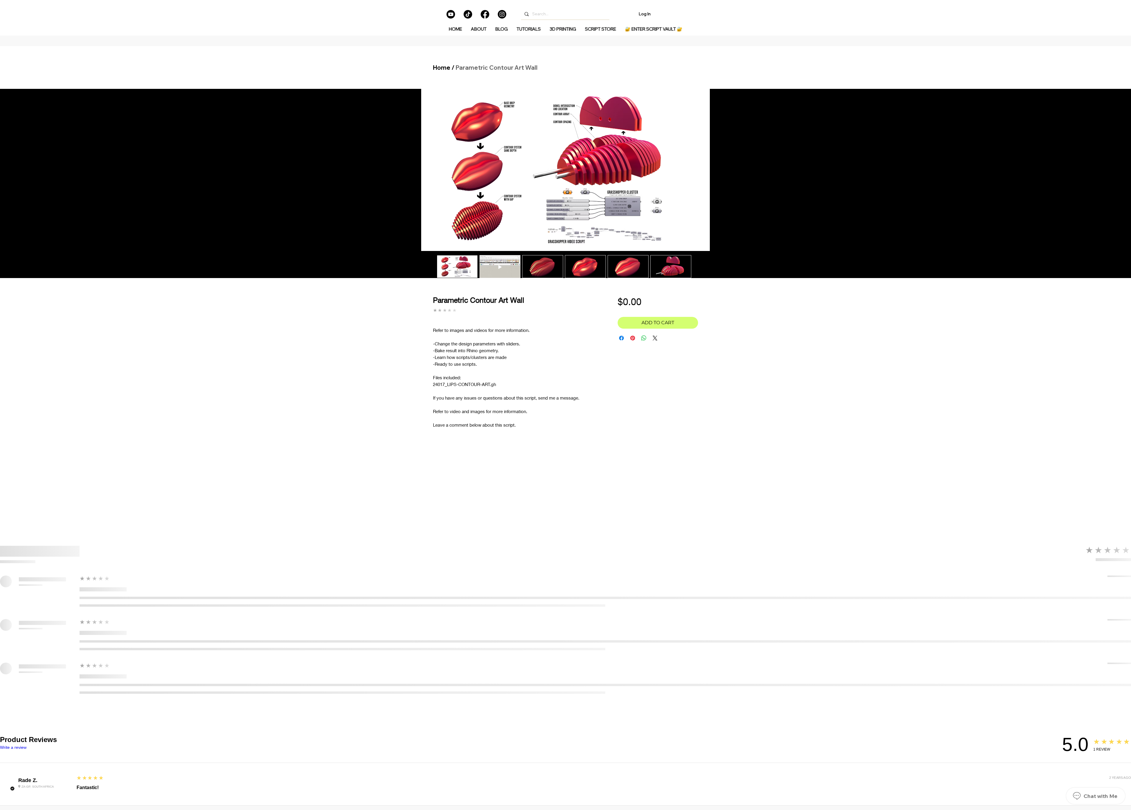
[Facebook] (485, 14)
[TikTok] (468, 14)
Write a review (13, 747)
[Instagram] (502, 14)
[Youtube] (451, 14)
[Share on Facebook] (621, 338)
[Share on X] (655, 338)
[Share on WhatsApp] (643, 338)
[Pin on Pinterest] (632, 338)
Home (441, 67)
